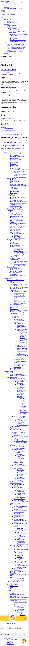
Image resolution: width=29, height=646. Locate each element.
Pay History (20, 454)
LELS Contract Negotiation (24, 412)
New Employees (11, 372)
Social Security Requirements (20, 357)
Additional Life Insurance (16, 207)
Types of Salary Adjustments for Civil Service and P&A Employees (19, 286)
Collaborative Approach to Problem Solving (22, 534)
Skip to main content (6, 1)
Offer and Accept (18, 464)
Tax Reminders (17, 367)
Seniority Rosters (18, 414)
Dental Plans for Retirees (16, 271)
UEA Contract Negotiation (20, 393)
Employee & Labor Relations (17, 378)
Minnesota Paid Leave (19, 238)
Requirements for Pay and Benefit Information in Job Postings (22, 457)
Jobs (2, 17)
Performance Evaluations (20, 519)
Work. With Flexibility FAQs (21, 502)
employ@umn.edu (9, 118)
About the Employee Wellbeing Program (19, 248)
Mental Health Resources (16, 245)
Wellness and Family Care (13, 239)
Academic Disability (15, 204)
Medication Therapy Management (19, 184)
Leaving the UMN (15, 168)
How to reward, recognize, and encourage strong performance (20, 512)
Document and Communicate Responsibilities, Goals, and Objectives (22, 542)
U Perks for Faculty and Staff (17, 258)
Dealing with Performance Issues (22, 528)
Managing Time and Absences (18, 481)
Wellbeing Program (15, 246)
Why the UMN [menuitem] (8, 19)
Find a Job (3, 127)
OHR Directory (11, 641)
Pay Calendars (14, 309)
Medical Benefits (11, 178)
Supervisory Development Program (19, 597)
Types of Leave (17, 236)
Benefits (6, 152)
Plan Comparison (18, 214)
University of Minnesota (16, 145)
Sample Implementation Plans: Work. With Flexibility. (22, 496)
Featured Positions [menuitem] (11, 28)
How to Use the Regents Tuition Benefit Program (20, 264)
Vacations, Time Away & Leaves (18, 226)
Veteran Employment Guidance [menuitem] (15, 51)
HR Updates (10, 642)
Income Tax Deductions (20, 314)
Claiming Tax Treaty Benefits (24, 343)
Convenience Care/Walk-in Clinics (19, 185)
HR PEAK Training (19, 580)
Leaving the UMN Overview (21, 169)
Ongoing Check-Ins (19, 515)
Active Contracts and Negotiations (22, 382)
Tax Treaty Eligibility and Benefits (22, 330)
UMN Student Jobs (8, 78)
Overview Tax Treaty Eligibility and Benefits (23, 334)
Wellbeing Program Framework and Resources (20, 251)
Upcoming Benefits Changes (17, 156)
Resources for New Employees (18, 375)
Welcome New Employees (17, 374)
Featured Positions (8, 87)
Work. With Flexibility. (16, 483)
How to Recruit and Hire (20, 446)
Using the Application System (8, 130)
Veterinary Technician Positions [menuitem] (18, 31)
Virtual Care (13, 187)
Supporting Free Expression (21, 436)
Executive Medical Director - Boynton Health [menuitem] (17, 37)
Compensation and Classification (15, 280)
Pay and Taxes (11, 306)
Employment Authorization (17, 368)
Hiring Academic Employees (21, 476)
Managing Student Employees (18, 574)
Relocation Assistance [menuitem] (12, 22)
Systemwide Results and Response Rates (22, 566)
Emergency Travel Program (17, 190)
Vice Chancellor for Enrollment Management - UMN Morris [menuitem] (18, 40)
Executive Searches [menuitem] (12, 32)
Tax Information (14, 313)
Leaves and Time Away (13, 225)
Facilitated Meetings (22, 531)
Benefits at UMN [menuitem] (11, 21)
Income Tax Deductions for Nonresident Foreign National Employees (22, 325)
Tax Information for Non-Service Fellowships (20, 364)
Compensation (7, 278)
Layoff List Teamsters (22, 425)
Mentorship (13, 589)
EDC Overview (14, 586)
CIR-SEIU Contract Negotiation (22, 390)
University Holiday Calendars (17, 227)
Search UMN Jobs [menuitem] (12, 25)
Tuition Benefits (14, 259)
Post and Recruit (18, 449)
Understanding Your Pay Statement (19, 310)
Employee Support (8, 371)
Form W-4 (16, 317)
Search (3, 11)
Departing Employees (12, 581)
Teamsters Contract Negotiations (23, 409)
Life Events (13, 164)
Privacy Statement (15, 148)
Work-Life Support (15, 435)
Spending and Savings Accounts (15, 219)
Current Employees (12, 377)
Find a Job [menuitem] (6, 24)
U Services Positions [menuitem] (15, 29)
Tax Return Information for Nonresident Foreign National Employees (22, 347)
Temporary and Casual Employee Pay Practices (20, 302)
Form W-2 (16, 316)
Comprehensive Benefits (7, 128)
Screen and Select (18, 462)
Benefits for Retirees (12, 267)
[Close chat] (24, 618)
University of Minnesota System (14, 134)
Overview (16, 213)
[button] (23, 640)
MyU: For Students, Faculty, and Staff (13, 8)
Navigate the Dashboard (20, 556)
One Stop (6, 7)
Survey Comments (21, 561)
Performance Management (20, 506)
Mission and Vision (12, 639)
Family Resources (14, 243)
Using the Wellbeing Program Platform (19, 254)
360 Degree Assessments (20, 611)
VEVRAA (19, 461)
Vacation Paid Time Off (16, 229)
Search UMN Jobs (8, 69)
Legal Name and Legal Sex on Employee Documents (20, 441)
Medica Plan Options (15, 181)
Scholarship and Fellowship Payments (22, 354)
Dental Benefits (11, 194)
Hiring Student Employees (20, 470)
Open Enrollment (14, 162)
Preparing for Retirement (20, 177)
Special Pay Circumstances (17, 370)
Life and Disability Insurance (14, 200)
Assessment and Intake (19, 448)
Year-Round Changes (15, 167)
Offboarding (13, 575)
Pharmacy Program (15, 182)
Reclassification (14, 165)
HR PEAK (13, 577)
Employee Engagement (16, 429)
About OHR (7, 638)
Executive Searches (9, 96)
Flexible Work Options (19, 499)
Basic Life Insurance (15, 206)
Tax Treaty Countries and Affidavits (23, 339)
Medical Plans (13, 180)
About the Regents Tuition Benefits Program (20, 261)
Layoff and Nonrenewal (20, 416)
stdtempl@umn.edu (20, 120)
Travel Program (14, 188)
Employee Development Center (15, 584)
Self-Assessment (21, 609)
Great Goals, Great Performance (18, 508)
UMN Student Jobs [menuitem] (12, 27)
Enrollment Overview (15, 155)
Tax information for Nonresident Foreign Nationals (19, 320)
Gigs (11, 587)
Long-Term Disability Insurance (18, 201)
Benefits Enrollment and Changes (15, 153)
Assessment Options (19, 607)
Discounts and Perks (12, 256)
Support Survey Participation (21, 553)
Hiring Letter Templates (20, 465)
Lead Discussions (18, 568)
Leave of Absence (14, 232)
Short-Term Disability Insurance (18, 203)
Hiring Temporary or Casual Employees (22, 473)
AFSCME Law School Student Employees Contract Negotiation (22, 386)
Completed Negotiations (20, 396)
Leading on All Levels (12, 590)
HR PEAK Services (19, 578)
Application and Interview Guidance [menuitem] (16, 45)
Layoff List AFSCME (22, 420)
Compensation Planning (16, 304)
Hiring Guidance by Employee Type (19, 467)
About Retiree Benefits (16, 268)
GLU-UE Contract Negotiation (23, 405)
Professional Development (10, 583)
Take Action (17, 570)
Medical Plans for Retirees (17, 269)
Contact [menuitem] (6, 53)
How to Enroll (14, 158)
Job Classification (14, 283)
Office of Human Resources (8, 14)
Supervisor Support (18, 500)
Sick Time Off (14, 230)
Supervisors (10, 443)
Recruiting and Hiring (15, 445)
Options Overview (22, 614)
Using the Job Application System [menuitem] (15, 44)
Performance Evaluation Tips (21, 523)
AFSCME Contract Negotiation (23, 400)
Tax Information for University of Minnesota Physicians (20, 361)
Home (5, 60)
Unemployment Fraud (19, 426)
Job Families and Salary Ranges (18, 284)
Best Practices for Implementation (18, 488)
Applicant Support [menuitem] (8, 43)
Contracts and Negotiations (20, 380)
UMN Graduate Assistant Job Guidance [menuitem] (17, 47)
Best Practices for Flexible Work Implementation (21, 492)
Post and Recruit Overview (21, 451)
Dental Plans (13, 196)
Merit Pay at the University (17, 312)
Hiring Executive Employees (21, 479)
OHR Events (10, 644)
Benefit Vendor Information (14, 272)
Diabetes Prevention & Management (16, 192)
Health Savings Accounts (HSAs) (18, 223)
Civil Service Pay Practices (20, 291)
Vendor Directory (14, 274)
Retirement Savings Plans (16, 211)
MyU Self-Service (15, 428)
